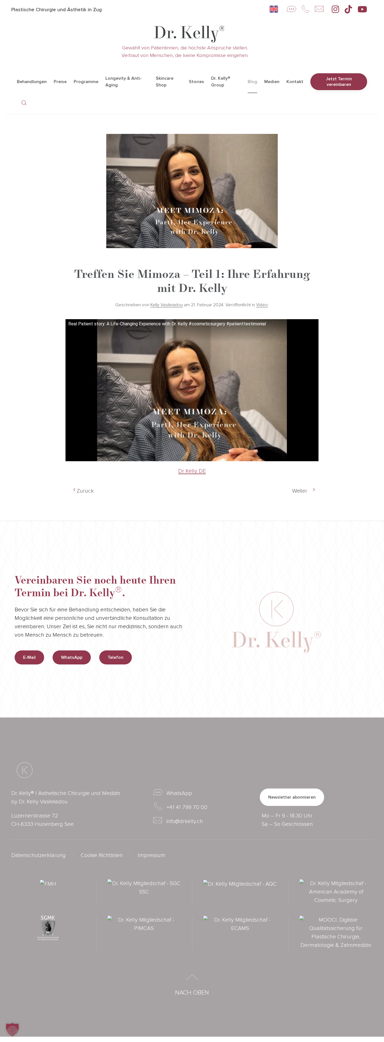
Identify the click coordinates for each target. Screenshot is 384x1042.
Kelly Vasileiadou (166, 305)
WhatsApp (71, 657)
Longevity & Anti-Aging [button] (123, 82)
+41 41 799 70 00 (186, 807)
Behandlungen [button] (32, 81)
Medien (271, 81)
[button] (24, 103)
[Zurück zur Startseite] (189, 34)
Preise (60, 81)
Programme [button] (86, 81)
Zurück (85, 491)
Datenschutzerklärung (38, 855)
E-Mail (29, 657)
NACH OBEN (192, 993)
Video (262, 305)
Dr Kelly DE (192, 471)
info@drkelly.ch (184, 821)
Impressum (151, 855)
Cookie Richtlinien (102, 855)
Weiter (299, 491)
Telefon (115, 657)
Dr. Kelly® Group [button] (220, 82)
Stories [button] (196, 81)
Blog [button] (252, 81)
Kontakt (294, 81)
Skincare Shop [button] (164, 82)
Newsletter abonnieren (292, 797)
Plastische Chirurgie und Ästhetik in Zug (56, 10)
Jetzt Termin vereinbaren (339, 81)
